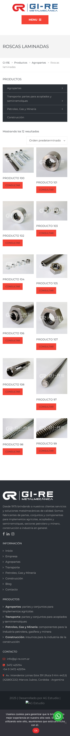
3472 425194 (14, 665)
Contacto (11, 589)
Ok (36, 730)
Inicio (9, 550)
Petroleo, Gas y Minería (21, 109)
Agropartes (14, 88)
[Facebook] (4, 534)
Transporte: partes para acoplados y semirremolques (29, 98)
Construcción (15, 117)
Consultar (12, 185)
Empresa (11, 556)
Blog (8, 584)
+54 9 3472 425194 (14, 669)
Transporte (12, 567)
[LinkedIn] (8, 534)
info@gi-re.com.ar (18, 658)
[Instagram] (13, 534)
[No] (65, 723)
